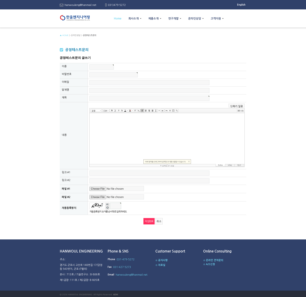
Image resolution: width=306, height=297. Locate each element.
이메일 (65, 82)
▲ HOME (64, 35)
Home (117, 18)
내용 (64, 135)
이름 (64, 66)
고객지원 (216, 18)
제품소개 (153, 18)
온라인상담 (194, 18)
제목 (64, 97)
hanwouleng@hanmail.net (80, 5)
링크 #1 (66, 172)
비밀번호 (66, 74)
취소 (159, 221)
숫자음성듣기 (107, 204)
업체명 (65, 89)
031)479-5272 (117, 5)
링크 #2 (66, 180)
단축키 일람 (236, 106)
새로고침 (107, 208)
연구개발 (173, 18)
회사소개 (133, 18)
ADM (115, 294)
